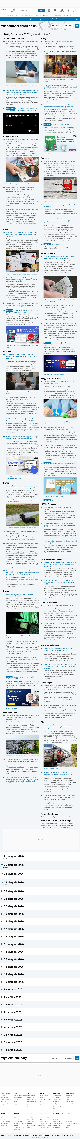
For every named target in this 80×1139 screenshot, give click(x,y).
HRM (15, 1105)
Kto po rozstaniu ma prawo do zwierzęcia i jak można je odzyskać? (22, 527)
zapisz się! (73, 817)
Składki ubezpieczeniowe (59, 1119)
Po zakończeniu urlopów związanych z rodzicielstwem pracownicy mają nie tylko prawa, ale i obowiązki (60, 87)
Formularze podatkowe (71, 1123)
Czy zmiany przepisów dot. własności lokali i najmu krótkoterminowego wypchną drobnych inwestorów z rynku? (22, 761)
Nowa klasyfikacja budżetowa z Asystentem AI (55, 374)
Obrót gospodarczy (6, 1099)
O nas (2, 1135)
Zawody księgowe (5, 1103)
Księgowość (10, 15)
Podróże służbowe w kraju (59, 1116)
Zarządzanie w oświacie (20, 1123)
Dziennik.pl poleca (49, 602)
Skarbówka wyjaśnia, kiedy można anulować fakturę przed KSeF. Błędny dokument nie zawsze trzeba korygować (22, 234)
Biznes (21, 15)
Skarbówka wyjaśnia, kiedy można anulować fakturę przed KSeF (22, 274)
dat (52, 500)
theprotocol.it (69, 1125)
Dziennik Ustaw (31, 1116)
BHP (15, 1103)
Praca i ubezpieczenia (45, 1099)
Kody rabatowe (69, 1119)
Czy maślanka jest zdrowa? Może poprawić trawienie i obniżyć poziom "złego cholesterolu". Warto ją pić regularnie (60, 666)
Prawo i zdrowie (31, 1106)
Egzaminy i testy (18, 1121)
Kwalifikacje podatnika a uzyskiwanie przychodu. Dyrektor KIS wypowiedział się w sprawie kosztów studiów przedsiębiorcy (21, 659)
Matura (16, 1125)
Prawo (36, 15)
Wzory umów (69, 1121)
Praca (28, 1103)
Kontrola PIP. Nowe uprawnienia (61, 124)
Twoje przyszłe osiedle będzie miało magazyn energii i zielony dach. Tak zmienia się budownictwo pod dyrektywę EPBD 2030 (22, 717)
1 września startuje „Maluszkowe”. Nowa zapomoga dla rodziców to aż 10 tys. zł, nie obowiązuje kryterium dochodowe (60, 564)
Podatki (3, 1095)
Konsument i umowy (32, 1099)
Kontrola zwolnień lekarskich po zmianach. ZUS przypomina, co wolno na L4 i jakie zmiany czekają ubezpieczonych (59, 525)
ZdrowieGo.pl (69, 1116)
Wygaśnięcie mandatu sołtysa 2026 (52, 201)
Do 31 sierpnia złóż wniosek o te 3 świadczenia (58, 605)
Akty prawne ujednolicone (33, 1125)
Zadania (3, 1119)
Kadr (43, 38)
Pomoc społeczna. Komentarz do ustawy (64, 463)
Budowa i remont (70, 1101)
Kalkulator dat (43, 1116)
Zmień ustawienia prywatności (28, 1135)
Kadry (16, 15)
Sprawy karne (30, 1097)
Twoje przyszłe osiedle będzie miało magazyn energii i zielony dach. (22, 755)
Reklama (62, 1135)
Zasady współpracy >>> (63, 827)
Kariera (47, 1135)
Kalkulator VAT (43, 1119)
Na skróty (68, 1113)
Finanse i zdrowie (44, 1105)
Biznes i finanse (44, 1095)
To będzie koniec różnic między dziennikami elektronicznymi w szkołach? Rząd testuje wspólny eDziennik (21, 356)
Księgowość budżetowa (51, 378)
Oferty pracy (69, 1127)
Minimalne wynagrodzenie (59, 1118)
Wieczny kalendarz (57, 244)
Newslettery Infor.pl (49, 814)
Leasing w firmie (44, 1103)
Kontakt (56, 1135)
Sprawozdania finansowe (59, 1106)
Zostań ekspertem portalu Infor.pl (56, 820)
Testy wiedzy (17, 1129)
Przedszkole (17, 1116)
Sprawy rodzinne (31, 1095)
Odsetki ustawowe (57, 1123)
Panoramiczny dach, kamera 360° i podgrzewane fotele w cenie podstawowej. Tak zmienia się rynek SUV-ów (59, 727)
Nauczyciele (17, 1119)
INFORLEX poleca (48, 504)
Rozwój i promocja (5, 1121)
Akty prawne (30, 1113)
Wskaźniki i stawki (58, 1113)
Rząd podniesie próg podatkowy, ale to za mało (17, 184)
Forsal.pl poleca (48, 682)
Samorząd (45, 158)
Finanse (68, 1099)
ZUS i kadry (4, 1101)
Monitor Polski (30, 1118)
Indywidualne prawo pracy (20, 1095)
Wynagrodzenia (18, 1097)
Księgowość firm (10, 136)
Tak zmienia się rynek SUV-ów (51, 768)
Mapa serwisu (70, 1135)
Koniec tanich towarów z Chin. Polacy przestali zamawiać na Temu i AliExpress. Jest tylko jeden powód (59, 582)
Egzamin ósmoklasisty (19, 1127)
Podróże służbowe (57, 1121)
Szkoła (15, 1118)
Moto (51, 15)
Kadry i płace (4, 1123)
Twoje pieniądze (44, 15)
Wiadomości (69, 1095)
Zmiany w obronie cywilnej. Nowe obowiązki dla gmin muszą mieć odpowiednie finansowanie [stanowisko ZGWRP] (60, 221)
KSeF (71, 15)
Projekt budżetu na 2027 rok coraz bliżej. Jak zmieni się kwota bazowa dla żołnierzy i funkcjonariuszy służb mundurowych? (60, 687)
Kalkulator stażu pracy (45, 1123)
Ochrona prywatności (12, 1135)
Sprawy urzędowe (31, 1101)
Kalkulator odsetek (44, 1121)
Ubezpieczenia (17, 1099)
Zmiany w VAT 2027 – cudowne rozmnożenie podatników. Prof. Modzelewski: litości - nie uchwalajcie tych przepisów (20, 189)
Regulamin (41, 1135)
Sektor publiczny (29, 15)
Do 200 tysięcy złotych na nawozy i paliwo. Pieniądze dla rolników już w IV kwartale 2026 (37, 19)
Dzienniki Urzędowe (32, 1119)
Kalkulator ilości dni (44, 1118)
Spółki (41, 1097)
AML (54, 1108)
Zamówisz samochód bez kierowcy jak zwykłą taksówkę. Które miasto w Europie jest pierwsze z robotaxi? (59, 774)
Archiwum (68, 1118)
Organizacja (4, 1116)
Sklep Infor (29, 1105)
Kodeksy (29, 1127)
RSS (52, 1135)
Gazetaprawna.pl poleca (51, 559)
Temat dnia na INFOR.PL (15, 38)
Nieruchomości (58, 15)
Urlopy (15, 1101)
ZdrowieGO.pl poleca (50, 645)
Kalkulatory (43, 1113)
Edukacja (65, 15)
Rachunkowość (5, 1097)
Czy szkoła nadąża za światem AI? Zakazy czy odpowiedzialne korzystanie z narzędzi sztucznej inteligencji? (21, 399)
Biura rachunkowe (58, 1093)
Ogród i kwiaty (69, 1103)
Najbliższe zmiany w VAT (12, 708)
